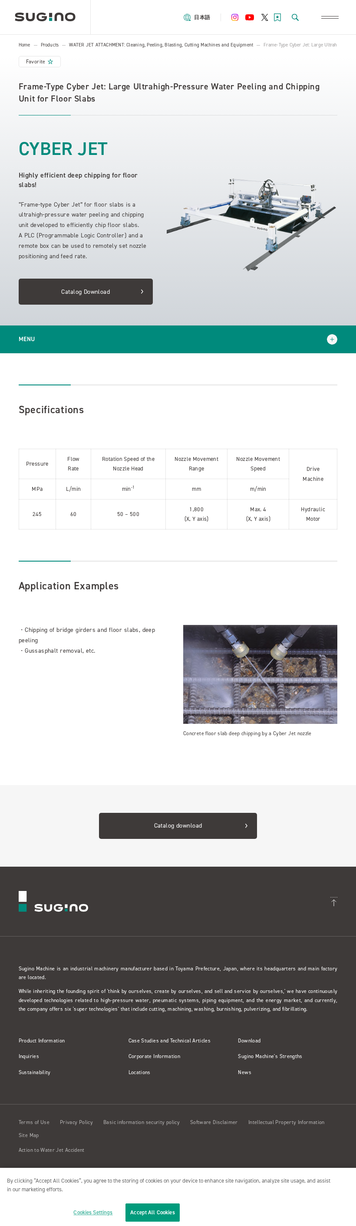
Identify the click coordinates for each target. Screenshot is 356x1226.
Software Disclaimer (214, 1122)
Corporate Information (155, 1056)
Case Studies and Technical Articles (170, 1040)
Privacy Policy (76, 1122)
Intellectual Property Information (286, 1122)
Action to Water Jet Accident (52, 1150)
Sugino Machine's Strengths (270, 1056)
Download (249, 1040)
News (244, 1072)
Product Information (42, 1040)
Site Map (29, 1135)
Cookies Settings (92, 1212)
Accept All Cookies (152, 1212)
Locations (140, 1072)
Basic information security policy (141, 1122)
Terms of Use (34, 1122)
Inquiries (29, 1056)
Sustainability (35, 1072)
